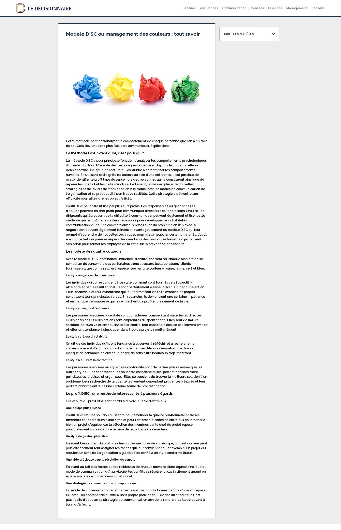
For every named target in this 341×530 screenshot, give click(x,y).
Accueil (190, 8)
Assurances (209, 8)
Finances (275, 8)
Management (296, 8)
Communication (234, 8)
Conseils (257, 8)
